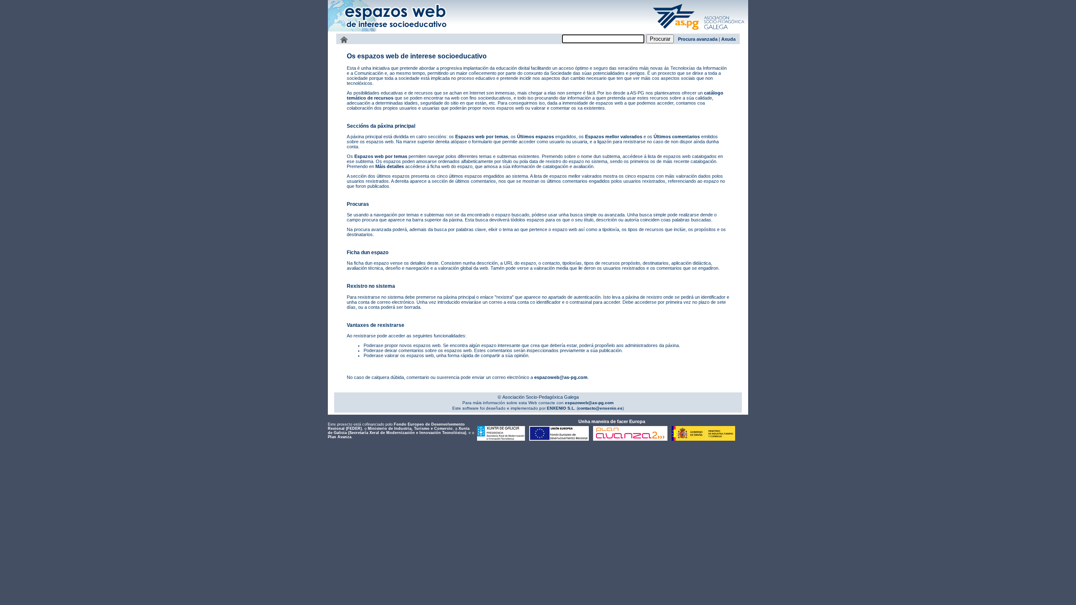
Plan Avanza (339, 437)
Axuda (728, 39)
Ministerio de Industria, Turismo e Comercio (410, 428)
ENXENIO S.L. (560, 408)
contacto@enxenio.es (600, 408)
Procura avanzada (697, 39)
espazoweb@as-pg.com (561, 377)
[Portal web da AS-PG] (699, 30)
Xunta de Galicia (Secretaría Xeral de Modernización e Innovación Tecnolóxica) (398, 430)
